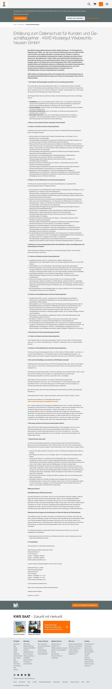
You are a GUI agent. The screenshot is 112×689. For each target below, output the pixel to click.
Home (15, 682)
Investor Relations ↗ (74, 650)
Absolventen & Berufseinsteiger (89, 649)
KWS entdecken (89, 660)
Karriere (87, 641)
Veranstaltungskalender (44, 646)
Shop (28, 682)
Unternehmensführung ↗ (75, 648)
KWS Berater (27, 644)
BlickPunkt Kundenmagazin (42, 649)
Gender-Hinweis (75, 682)
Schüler (87, 656)
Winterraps (16, 654)
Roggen (16, 650)
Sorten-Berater (55, 654)
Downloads (22, 682)
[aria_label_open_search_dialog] (89, 4)
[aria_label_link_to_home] (4, 4)
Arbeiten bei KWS (89, 662)
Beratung (26, 641)
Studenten (87, 658)
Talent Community (89, 664)
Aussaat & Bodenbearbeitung (28, 651)
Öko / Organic (17, 658)
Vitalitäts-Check (55, 646)
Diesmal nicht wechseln (75, 18)
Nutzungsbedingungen (45, 682)
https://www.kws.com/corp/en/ (22, 12)
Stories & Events (43, 641)
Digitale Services (56, 641)
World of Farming (42, 652)
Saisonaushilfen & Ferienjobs (89, 653)
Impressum (65, 682)
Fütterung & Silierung (29, 656)
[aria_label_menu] (107, 4)
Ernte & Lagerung (28, 654)
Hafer (15, 660)
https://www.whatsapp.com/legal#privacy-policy (43, 401)
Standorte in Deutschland (75, 646)
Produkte (16, 641)
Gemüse (16, 669)
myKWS (35, 682)
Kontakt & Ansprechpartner (76, 644)
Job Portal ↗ (88, 665)
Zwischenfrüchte (18, 656)
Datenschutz (56, 682)
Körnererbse (17, 664)
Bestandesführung (28, 646)
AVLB (87, 682)
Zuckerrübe (17, 644)
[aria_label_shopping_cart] (94, 4)
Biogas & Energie (28, 660)
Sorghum (16, 662)
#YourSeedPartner (43, 654)
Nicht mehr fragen (92, 18)
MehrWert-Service (56, 644)
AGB (82, 682)
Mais (15, 646)
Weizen (15, 648)
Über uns (71, 641)
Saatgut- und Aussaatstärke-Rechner (58, 651)
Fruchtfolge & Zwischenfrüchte (28, 663)
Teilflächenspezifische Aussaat (59, 648)
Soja (15, 667)
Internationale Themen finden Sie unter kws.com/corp (53, 627)
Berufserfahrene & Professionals (89, 645)
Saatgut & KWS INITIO (29, 648)
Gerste (15, 652)
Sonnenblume (17, 665)
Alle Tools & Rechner (56, 656)
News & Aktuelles (42, 644)
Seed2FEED (27, 658)
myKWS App (54, 658)
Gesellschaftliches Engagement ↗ (73, 653)
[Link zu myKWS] (101, 4)
